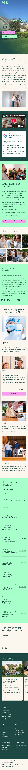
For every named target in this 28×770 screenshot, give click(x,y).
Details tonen (20, 389)
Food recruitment (19, 732)
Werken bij (17, 726)
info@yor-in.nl (5, 712)
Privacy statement (18, 764)
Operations (4, 732)
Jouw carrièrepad (9, 32)
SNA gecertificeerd (6, 764)
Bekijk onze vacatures (10, 36)
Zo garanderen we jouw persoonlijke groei (14, 221)
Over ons (17, 728)
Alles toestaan (14, 393)
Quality (3, 734)
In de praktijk (18, 734)
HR (2, 728)
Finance (4, 726)
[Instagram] (5, 719)
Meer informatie (6, 745)
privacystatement (19, 382)
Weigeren (14, 397)
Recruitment (5, 736)
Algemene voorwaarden (8, 766)
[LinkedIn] (2, 719)
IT (2, 730)
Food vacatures (19, 730)
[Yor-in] (5, 2)
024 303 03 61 (5, 710)
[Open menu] (25, 2)
